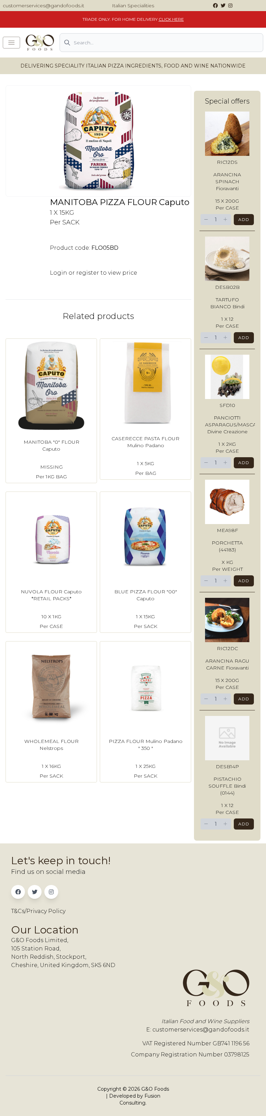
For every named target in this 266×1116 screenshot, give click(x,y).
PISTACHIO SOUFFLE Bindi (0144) (227, 786)
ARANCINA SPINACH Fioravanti (227, 181)
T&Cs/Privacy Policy (38, 911)
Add (244, 219)
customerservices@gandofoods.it (43, 5)
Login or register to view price (93, 272)
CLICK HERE (171, 19)
